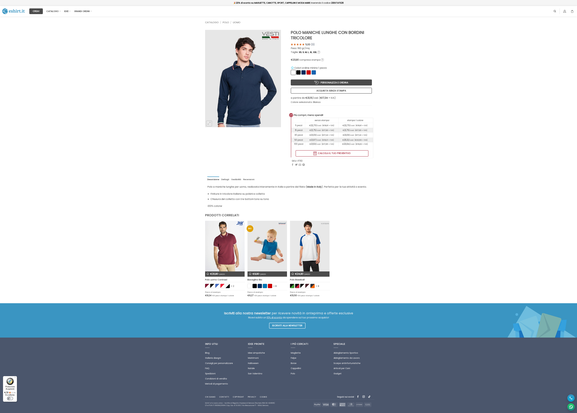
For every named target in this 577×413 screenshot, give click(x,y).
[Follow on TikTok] (369, 397)
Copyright (238, 397)
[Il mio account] (565, 11)
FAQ (207, 368)
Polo (226, 22)
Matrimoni (253, 357)
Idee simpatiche (256, 352)
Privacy (252, 397)
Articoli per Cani (342, 368)
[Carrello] (573, 11)
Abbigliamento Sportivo (346, 352)
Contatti (224, 397)
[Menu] (15, 378)
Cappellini (296, 368)
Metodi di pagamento (216, 383)
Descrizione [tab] (213, 179)
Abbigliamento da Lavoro (347, 357)
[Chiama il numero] (571, 398)
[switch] (10, 398)
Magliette (296, 352)
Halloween (253, 363)
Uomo (236, 22)
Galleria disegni (213, 357)
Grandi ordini (82, 11)
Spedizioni (210, 373)
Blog (207, 352)
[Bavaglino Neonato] (267, 246)
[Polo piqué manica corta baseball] (310, 246)
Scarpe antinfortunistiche (347, 363)
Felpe (293, 357)
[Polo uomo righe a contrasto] (225, 246)
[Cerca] (555, 11)
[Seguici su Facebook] (358, 397)
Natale (251, 368)
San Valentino (255, 373)
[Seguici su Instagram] (363, 397)
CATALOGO (212, 22)
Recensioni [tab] (249, 179)
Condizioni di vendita (216, 378)
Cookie (263, 397)
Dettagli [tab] (225, 179)
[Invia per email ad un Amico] (300, 164)
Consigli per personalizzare (219, 363)
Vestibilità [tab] (236, 179)
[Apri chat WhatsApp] (571, 407)
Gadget (338, 373)
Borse (293, 363)
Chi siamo (210, 397)
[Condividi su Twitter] (296, 164)
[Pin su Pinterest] (303, 164)
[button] (209, 123)
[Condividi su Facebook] (292, 164)
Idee (66, 11)
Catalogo (52, 11)
